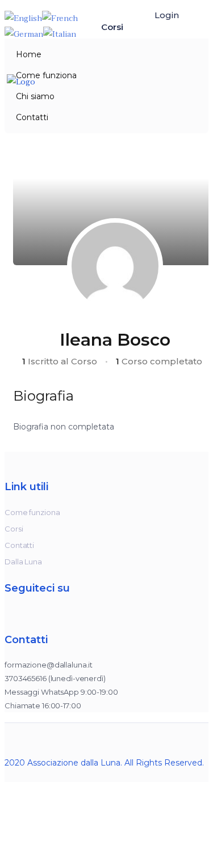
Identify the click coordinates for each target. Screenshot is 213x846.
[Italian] (59, 33)
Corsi (113, 27)
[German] (24, 33)
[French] (60, 17)
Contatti (32, 117)
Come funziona (46, 75)
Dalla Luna (23, 561)
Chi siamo (35, 96)
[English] (23, 17)
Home (28, 54)
